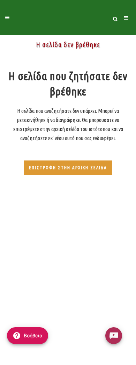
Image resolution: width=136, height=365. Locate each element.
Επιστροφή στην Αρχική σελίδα (68, 167)
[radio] (113, 335)
